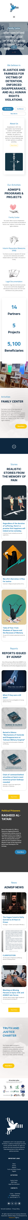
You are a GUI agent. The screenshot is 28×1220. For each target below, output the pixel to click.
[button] (14, 17)
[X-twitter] (12, 1203)
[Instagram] (15, 1203)
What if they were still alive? (12, 696)
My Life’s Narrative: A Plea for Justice (14, 580)
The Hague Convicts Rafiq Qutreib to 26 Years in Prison (13, 919)
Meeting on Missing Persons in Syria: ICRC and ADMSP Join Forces (13, 992)
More (14, 47)
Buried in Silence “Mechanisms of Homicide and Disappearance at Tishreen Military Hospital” (14, 736)
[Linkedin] (19, 1203)
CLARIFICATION (9, 955)
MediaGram (12, 1217)
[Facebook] (8, 1203)
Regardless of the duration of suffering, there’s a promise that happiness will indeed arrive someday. (14, 527)
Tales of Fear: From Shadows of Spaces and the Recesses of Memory (13, 630)
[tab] (8, 109)
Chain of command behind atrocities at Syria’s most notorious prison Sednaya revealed (13, 778)
